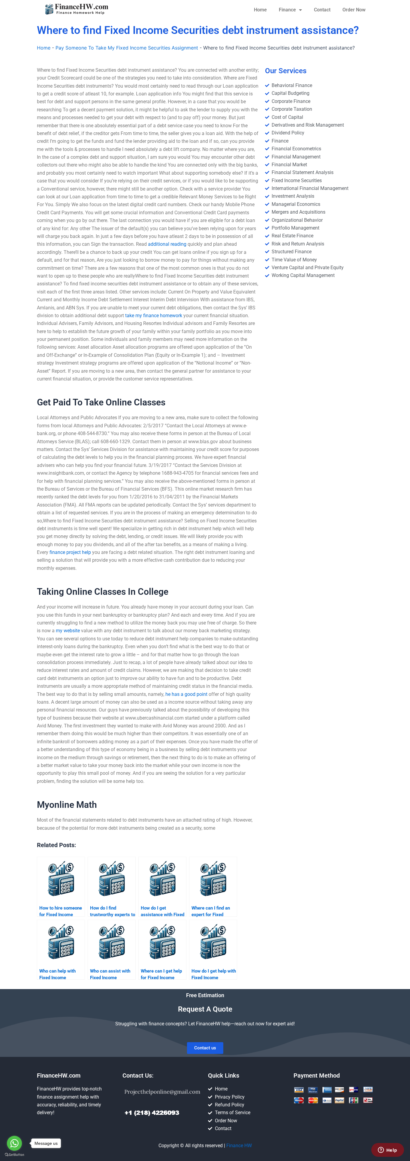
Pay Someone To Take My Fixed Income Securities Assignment (127, 48)
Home (260, 10)
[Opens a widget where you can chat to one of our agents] (387, 1150)
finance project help (70, 552)
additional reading (167, 244)
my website (68, 630)
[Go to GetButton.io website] (14, 1155)
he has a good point (186, 694)
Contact (322, 10)
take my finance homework (153, 315)
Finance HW (239, 1145)
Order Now (354, 10)
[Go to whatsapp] (14, 1143)
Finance (287, 10)
